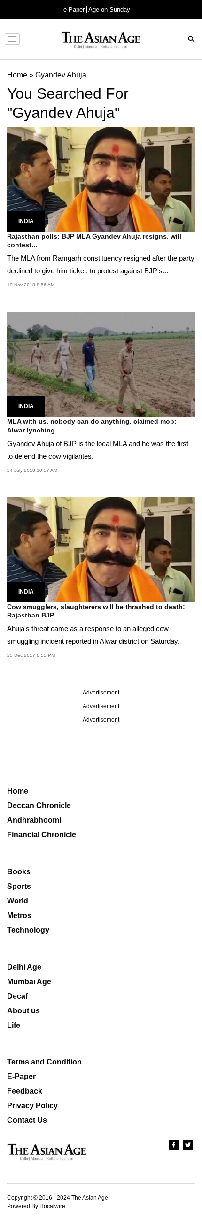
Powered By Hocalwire (36, 1206)
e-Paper (74, 9)
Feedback (24, 1091)
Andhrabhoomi (34, 820)
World (17, 901)
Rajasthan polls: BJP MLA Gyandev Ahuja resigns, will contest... (94, 240)
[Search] (191, 40)
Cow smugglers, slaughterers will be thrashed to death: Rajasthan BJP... (96, 611)
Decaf (17, 996)
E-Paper (21, 1076)
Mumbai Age (29, 982)
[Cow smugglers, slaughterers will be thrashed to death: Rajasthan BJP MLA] (101, 549)
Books (19, 872)
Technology (28, 930)
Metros (19, 915)
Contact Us (27, 1120)
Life (13, 1025)
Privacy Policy (32, 1106)
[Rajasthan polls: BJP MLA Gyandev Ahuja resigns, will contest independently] (101, 179)
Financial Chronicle (41, 835)
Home (17, 791)
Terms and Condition (44, 1062)
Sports (19, 886)
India (26, 221)
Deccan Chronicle (39, 806)
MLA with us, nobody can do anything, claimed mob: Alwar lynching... (92, 425)
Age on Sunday (109, 9)
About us (23, 1011)
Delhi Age (24, 967)
